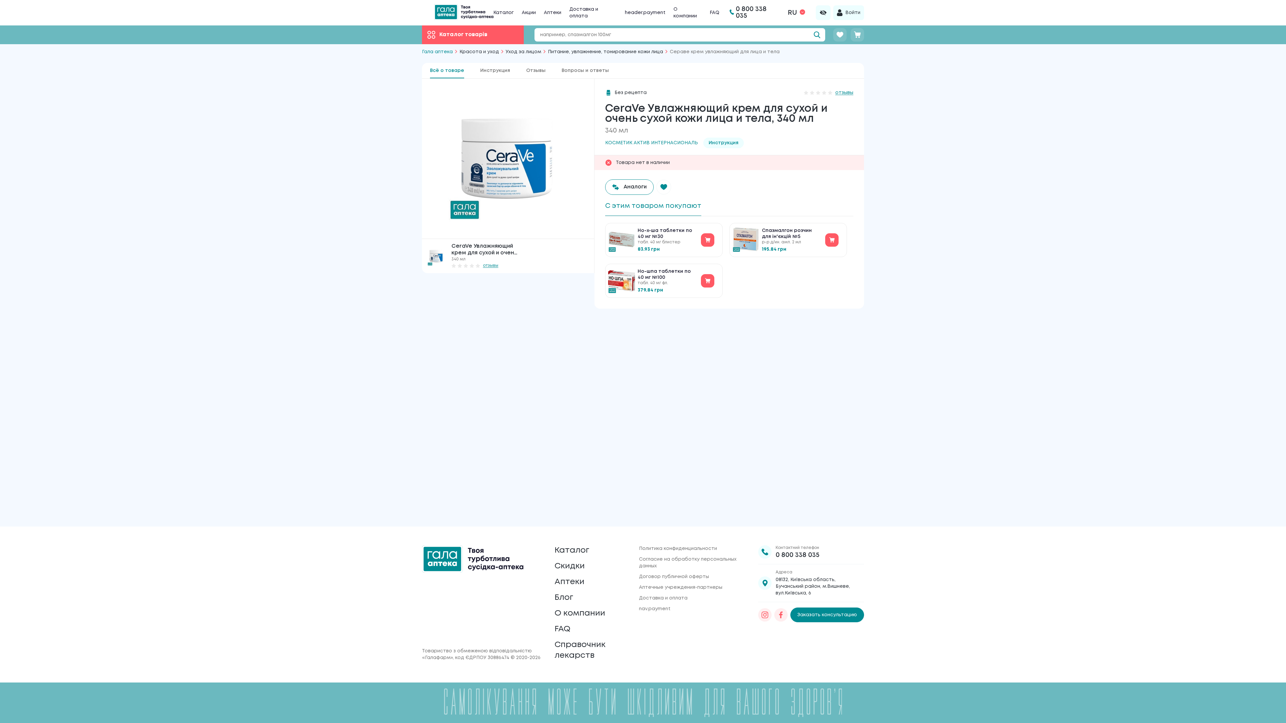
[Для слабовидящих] (823, 12)
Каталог (503, 13)
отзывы (490, 265)
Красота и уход (479, 52)
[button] (663, 187)
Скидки (570, 566)
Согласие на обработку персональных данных (687, 562)
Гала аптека (437, 52)
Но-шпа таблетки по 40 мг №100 (664, 274)
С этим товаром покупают (653, 206)
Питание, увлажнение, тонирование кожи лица (605, 52)
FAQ (714, 13)
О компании (580, 613)
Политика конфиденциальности (678, 549)
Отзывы (536, 71)
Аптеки (552, 13)
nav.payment (654, 609)
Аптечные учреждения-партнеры (680, 587)
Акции (529, 13)
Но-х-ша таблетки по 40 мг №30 (665, 234)
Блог (564, 597)
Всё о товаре (447, 71)
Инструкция (495, 71)
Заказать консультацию (827, 615)
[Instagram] (765, 615)
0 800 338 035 (797, 555)
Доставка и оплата (663, 598)
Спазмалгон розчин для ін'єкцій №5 (787, 234)
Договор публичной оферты (674, 577)
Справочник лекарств (580, 650)
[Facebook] (781, 615)
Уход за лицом (523, 52)
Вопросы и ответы (585, 71)
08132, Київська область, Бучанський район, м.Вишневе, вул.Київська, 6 (813, 586)
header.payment (645, 13)
